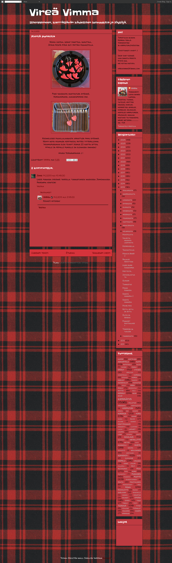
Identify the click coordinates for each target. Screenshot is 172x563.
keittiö (121, 390)
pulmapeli (122, 474)
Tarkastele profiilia (127, 126)
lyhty (138, 434)
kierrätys (125, 399)
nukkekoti (123, 455)
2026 (123, 140)
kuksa (120, 419)
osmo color (129, 463)
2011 (123, 344)
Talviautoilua (128, 250)
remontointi (127, 484)
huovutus (137, 382)
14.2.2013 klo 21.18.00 (64, 197)
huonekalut (123, 382)
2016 (123, 176)
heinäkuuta (128, 210)
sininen (124, 495)
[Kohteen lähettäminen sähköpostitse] (67, 160)
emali (134, 367)
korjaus (122, 413)
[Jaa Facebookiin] (74, 160)
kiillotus (132, 402)
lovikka (129, 434)
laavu (120, 429)
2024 (123, 147)
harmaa (137, 375)
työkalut (137, 508)
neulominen (136, 450)
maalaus (129, 436)
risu (139, 484)
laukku (121, 431)
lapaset (132, 429)
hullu (121, 379)
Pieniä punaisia (127, 289)
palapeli (121, 466)
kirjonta (122, 405)
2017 (123, 172)
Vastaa (40, 186)
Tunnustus (127, 284)
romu (128, 487)
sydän (138, 497)
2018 (123, 169)
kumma (133, 421)
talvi (139, 500)
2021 (123, 158)
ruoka (135, 490)
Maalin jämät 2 (129, 254)
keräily (121, 393)
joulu (120, 388)
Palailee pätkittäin (128, 260)
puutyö (137, 476)
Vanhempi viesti (101, 253)
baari (138, 364)
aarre (120, 359)
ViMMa (46, 197)
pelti (133, 466)
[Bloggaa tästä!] (70, 160)
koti (125, 416)
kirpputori (127, 408)
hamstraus (122, 375)
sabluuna (122, 492)
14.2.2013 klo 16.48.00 (54, 175)
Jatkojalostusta (129, 275)
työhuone (125, 508)
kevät (120, 396)
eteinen (137, 369)
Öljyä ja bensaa (126, 316)
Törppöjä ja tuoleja (128, 330)
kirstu (120, 411)
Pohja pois (127, 305)
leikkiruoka (133, 432)
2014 (123, 183)
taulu (125, 503)
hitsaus (125, 377)
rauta (120, 482)
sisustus (137, 495)
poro (134, 471)
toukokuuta (128, 218)
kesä (134, 393)
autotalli (127, 364)
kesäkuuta (128, 214)
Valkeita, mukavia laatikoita (128, 240)
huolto (134, 380)
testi (135, 503)
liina (120, 434)
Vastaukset (45, 192)
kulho (132, 419)
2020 (123, 161)
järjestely (133, 388)
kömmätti (121, 426)
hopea (134, 377)
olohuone (129, 458)
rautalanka (135, 482)
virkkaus (126, 513)
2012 (123, 340)
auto (138, 361)
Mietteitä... (127, 271)
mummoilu (122, 445)
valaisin (125, 510)
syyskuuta (127, 203)
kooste (135, 411)
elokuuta (127, 207)
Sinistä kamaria (127, 300)
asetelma (132, 359)
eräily (121, 369)
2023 (123, 150)
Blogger (107, 558)
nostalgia (130, 453)
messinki (121, 440)
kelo (133, 391)
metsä (127, 442)
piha (138, 468)
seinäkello (137, 492)
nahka (130, 447)
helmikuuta (128, 231)
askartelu (123, 361)
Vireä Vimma (64, 12)
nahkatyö (121, 450)
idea (132, 385)
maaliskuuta (128, 225)
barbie (123, 367)
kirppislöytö (136, 405)
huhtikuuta (128, 221)
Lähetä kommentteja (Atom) (74, 262)
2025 (123, 143)
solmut (125, 497)
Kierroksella (128, 246)
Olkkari (126, 280)
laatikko (134, 426)
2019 (123, 165)
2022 (123, 154)
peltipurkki (122, 468)
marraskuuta (129, 194)
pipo (126, 471)
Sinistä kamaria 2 (128, 295)
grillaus (129, 372)
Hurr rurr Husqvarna (128, 266)
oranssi (137, 460)
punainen (136, 473)
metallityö (135, 439)
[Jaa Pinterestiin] (76, 160)
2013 (123, 187)
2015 (123, 180)
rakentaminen (131, 479)
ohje (139, 455)
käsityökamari (124, 424)
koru (138, 413)
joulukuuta (128, 190)
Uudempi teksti (39, 253)
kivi (127, 411)
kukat (134, 416)
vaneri (138, 510)
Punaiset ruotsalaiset (129, 323)
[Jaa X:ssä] (72, 160)
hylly (124, 385)
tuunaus (122, 505)
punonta (127, 477)
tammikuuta (128, 336)
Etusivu (70, 253)
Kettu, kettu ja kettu (128, 310)
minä (137, 442)
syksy (127, 500)
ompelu (121, 460)
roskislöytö (123, 489)
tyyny (138, 505)
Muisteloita (128, 234)
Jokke (39, 175)
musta (137, 444)
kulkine (120, 421)
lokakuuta (128, 200)
